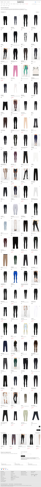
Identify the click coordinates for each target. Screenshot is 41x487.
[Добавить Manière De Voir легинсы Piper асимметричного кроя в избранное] (39, 271)
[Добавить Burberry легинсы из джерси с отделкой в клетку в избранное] (29, 152)
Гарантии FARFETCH (3, 481)
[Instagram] (31, 475)
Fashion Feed (32, 472)
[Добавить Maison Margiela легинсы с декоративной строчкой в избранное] (39, 255)
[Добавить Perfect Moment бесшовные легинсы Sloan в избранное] (29, 100)
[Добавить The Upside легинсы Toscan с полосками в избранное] (39, 135)
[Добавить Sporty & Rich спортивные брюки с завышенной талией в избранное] (9, 341)
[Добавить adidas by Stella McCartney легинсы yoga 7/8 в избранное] (19, 49)
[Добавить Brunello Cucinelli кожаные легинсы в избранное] (39, 83)
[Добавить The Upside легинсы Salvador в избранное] (9, 83)
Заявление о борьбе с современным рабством (15, 477)
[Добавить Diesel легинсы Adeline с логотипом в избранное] (29, 341)
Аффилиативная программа (24, 472)
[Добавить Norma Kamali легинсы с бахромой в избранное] (9, 375)
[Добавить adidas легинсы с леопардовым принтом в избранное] (19, 100)
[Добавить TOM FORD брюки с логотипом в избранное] (9, 100)
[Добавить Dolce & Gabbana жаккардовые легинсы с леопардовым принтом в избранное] (39, 341)
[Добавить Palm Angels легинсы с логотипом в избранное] (39, 32)
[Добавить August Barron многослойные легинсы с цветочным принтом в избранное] (19, 83)
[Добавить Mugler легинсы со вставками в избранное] (39, 49)
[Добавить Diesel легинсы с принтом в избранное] (29, 32)
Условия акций (2, 479)
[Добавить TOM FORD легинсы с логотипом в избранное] (9, 204)
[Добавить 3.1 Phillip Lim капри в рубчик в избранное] (19, 237)
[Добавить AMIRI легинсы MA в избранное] (39, 100)
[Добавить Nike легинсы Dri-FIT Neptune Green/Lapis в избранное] (29, 65)
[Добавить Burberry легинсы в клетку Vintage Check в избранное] (9, 255)
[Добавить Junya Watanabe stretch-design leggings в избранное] (29, 204)
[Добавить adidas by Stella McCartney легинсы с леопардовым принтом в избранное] (39, 186)
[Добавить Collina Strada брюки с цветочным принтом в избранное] (29, 410)
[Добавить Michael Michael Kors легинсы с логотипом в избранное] (39, 375)
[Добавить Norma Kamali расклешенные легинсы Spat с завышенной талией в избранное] (19, 117)
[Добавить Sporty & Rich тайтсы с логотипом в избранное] (19, 15)
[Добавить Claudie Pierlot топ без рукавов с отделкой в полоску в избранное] (39, 65)
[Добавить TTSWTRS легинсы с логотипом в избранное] (39, 306)
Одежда (4, 5)
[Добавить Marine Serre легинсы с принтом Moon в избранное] (29, 49)
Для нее (1, 5)
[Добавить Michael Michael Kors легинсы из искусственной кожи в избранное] (9, 152)
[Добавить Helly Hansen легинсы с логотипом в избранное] (29, 169)
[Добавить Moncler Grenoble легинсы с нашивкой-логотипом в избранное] (29, 255)
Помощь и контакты (3, 472)
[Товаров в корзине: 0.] (39, 2)
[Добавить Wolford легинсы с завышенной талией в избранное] (19, 135)
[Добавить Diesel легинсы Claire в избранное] (29, 220)
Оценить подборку (22, 0)
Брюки (6, 5)
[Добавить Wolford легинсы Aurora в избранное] (9, 323)
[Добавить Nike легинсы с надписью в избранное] (29, 375)
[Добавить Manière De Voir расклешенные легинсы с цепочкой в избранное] (9, 289)
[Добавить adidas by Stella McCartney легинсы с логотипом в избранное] (9, 410)
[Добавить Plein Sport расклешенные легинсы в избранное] (19, 393)
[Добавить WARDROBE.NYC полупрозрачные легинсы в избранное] (9, 271)
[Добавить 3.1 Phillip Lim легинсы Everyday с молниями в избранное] (39, 323)
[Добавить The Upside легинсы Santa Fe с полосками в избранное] (19, 255)
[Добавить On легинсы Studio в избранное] (9, 135)
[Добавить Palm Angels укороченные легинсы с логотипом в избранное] (19, 306)
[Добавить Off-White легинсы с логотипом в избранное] (19, 375)
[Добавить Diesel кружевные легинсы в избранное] (9, 186)
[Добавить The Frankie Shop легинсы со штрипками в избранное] (39, 15)
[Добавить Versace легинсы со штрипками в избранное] (9, 65)
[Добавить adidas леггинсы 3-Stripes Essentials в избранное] (39, 410)
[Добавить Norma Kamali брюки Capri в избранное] (9, 15)
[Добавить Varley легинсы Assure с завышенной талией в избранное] (9, 220)
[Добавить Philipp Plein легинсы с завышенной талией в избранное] (29, 237)
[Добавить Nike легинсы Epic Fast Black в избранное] (39, 220)
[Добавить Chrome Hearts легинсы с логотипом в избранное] (19, 65)
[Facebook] (34, 475)
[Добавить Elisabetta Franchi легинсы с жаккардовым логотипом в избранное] (29, 186)
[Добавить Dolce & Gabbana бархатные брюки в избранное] (39, 169)
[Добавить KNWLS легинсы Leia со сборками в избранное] (19, 323)
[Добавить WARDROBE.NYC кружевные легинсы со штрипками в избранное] (29, 117)
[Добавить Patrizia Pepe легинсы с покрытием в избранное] (29, 83)
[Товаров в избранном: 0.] (38, 2)
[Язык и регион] (35, 2)
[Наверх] (39, 426)
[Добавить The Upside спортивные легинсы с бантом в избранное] (19, 358)
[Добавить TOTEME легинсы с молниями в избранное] (39, 204)
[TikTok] (33, 475)
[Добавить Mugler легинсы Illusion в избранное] (19, 169)
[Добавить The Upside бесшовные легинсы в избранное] (19, 186)
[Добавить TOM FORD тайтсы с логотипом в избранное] (29, 15)
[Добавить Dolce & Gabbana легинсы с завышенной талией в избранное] (39, 393)
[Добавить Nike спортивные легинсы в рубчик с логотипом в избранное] (39, 358)
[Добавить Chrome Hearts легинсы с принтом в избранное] (29, 358)
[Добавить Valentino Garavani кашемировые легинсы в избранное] (39, 289)
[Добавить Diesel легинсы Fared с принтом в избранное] (39, 117)
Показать (26, 9)
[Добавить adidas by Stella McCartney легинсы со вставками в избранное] (29, 135)
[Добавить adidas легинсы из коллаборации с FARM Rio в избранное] (9, 169)
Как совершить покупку (3, 480)
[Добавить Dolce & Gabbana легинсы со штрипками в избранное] (19, 341)
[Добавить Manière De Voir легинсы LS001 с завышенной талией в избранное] (9, 49)
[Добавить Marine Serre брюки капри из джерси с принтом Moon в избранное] (19, 204)
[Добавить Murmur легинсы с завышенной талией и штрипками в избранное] (19, 32)
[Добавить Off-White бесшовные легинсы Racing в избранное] (9, 306)
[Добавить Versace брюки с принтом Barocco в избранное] (29, 323)
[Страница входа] (36, 2)
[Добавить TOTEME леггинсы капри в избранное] (9, 32)
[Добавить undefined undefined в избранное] (8, 434)
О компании (12, 472)
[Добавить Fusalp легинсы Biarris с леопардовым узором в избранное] (29, 393)
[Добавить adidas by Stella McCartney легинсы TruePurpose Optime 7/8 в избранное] (39, 237)
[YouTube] (36, 475)
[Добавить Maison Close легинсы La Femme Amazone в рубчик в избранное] (29, 289)
